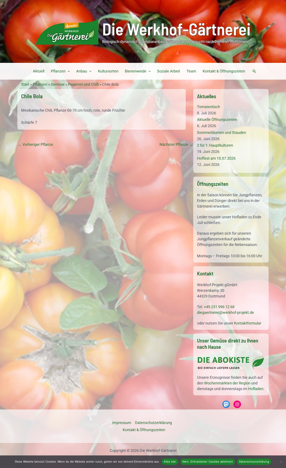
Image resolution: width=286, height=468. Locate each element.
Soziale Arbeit (168, 71)
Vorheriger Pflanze (35, 144)
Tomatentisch (208, 107)
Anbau (81, 71)
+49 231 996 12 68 (219, 307)
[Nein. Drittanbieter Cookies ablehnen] (281, 462)
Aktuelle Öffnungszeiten (217, 119)
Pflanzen (58, 71)
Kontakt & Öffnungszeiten (224, 71)
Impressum (121, 422)
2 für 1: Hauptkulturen (215, 145)
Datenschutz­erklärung (153, 422)
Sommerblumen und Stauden (221, 132)
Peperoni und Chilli (83, 84)
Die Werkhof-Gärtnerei (176, 29)
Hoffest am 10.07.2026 (216, 158)
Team (191, 71)
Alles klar (170, 461)
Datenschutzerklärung (254, 461)
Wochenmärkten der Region (227, 383)
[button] (68, 71)
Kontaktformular (247, 323)
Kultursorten (108, 71)
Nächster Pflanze (176, 144)
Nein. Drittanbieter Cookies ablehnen (207, 461)
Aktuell (38, 71)
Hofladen (255, 389)
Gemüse (58, 84)
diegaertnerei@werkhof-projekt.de (225, 312)
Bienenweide (135, 71)
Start (25, 84)
